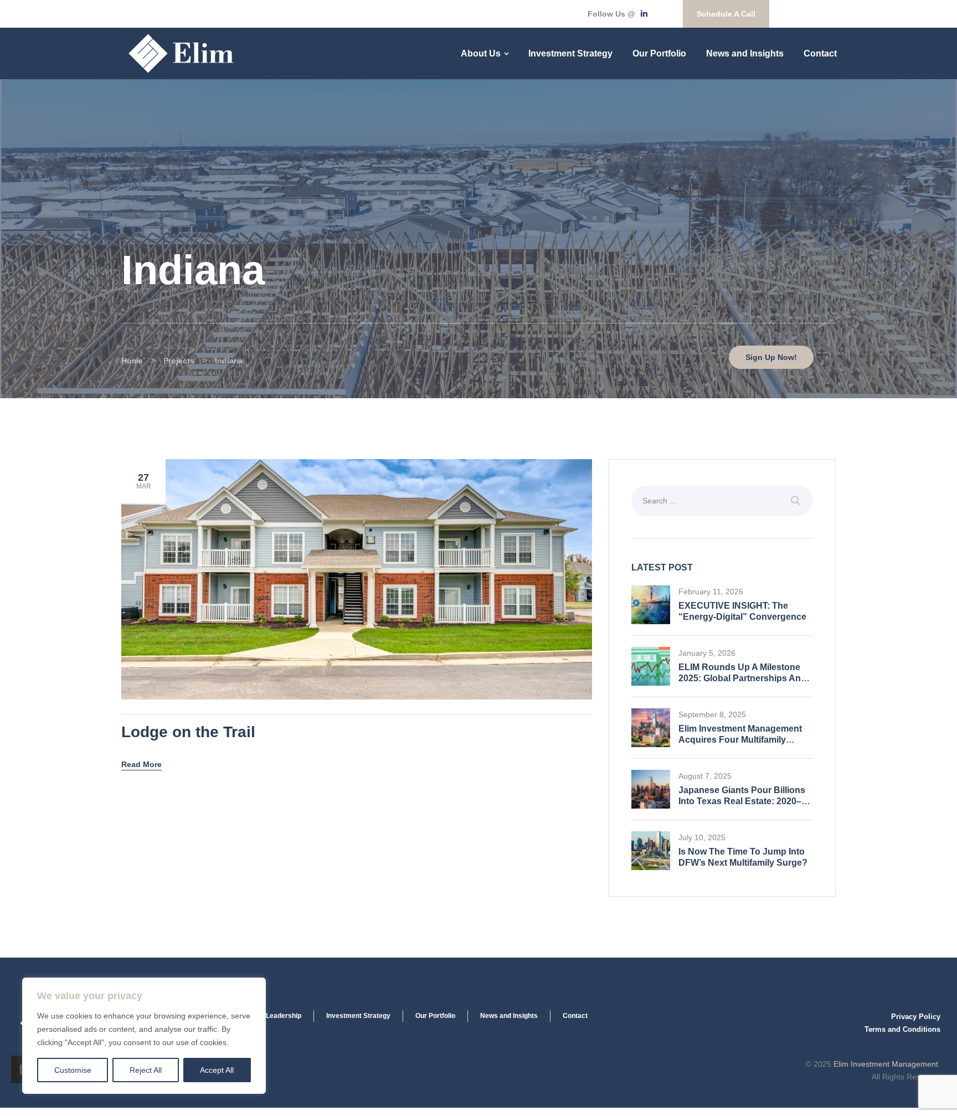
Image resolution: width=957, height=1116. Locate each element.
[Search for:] (722, 500)
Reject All (146, 1070)
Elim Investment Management (885, 1064)
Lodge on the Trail (188, 731)
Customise (72, 1070)
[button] (726, 14)
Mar (143, 481)
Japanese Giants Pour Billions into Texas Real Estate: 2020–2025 (741, 801)
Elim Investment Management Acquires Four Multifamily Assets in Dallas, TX (740, 739)
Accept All (217, 1070)
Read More (141, 764)
